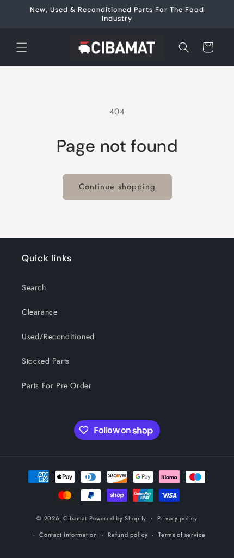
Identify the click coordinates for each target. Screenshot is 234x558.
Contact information (68, 534)
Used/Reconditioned (58, 336)
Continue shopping (117, 187)
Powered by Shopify (118, 517)
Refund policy (127, 534)
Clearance (39, 311)
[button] (22, 47)
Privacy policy (177, 518)
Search (34, 287)
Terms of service (181, 534)
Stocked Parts (46, 360)
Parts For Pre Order (56, 385)
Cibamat (75, 517)
